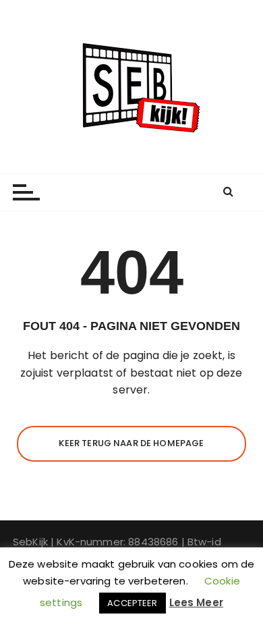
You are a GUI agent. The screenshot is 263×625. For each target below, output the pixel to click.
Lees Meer (196, 602)
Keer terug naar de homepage (131, 443)
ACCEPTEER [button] (132, 603)
